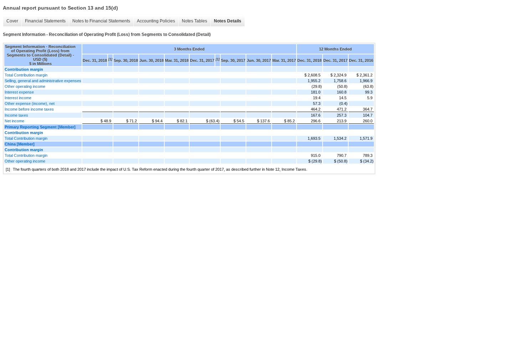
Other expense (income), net (30, 103)
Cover (12, 20)
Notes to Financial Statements (101, 20)
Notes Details (227, 20)
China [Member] (20, 144)
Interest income (18, 98)
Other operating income (25, 86)
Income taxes (16, 115)
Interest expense (19, 92)
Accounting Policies (156, 20)
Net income (14, 121)
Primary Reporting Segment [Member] (40, 127)
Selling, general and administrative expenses (43, 81)
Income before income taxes (29, 109)
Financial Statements (45, 20)
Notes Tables (194, 20)
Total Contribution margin (26, 75)
